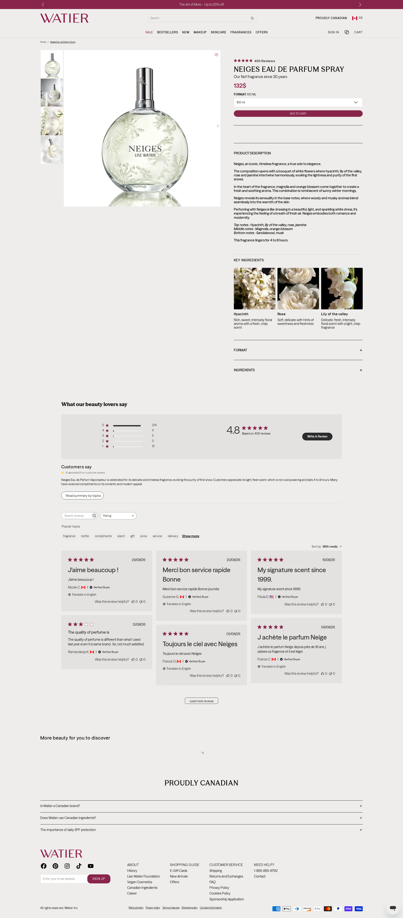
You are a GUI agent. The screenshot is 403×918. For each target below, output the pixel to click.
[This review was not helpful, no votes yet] (140, 601)
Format (298, 350)
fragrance (69, 536)
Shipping (215, 871)
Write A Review (317, 436)
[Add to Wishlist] (216, 55)
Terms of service (170, 907)
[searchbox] (75, 515)
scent (121, 536)
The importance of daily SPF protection (201, 830)
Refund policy (136, 907)
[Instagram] (67, 866)
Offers (262, 32)
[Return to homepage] (61, 854)
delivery (173, 536)
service (157, 536)
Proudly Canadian (331, 18)
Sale (149, 32)
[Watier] (64, 18)
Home (43, 42)
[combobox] (118, 516)
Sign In (333, 32)
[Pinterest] (55, 866)
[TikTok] (79, 866)
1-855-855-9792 (266, 871)
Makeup (200, 32)
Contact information (211, 907)
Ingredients (298, 370)
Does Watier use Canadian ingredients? (201, 818)
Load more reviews (201, 701)
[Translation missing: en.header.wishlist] (346, 32)
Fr (361, 18)
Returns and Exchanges (226, 876)
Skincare (218, 32)
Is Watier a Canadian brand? (201, 806)
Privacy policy (153, 907)
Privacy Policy (219, 887)
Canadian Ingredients (142, 887)
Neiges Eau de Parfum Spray (63, 42)
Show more (190, 536)
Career (132, 893)
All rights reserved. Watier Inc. (59, 908)
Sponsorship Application (226, 899)
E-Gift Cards (178, 871)
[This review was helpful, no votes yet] (133, 601)
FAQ (212, 882)
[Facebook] (43, 866)
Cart (358, 32)
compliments (103, 536)
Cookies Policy (219, 893)
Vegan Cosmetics (139, 882)
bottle (85, 536)
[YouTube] (90, 866)
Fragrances (240, 32)
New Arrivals (179, 876)
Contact (260, 876)
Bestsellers (167, 32)
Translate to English (84, 594)
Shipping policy (190, 907)
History (132, 871)
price (143, 536)
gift (133, 536)
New (186, 32)
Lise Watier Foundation (143, 876)
